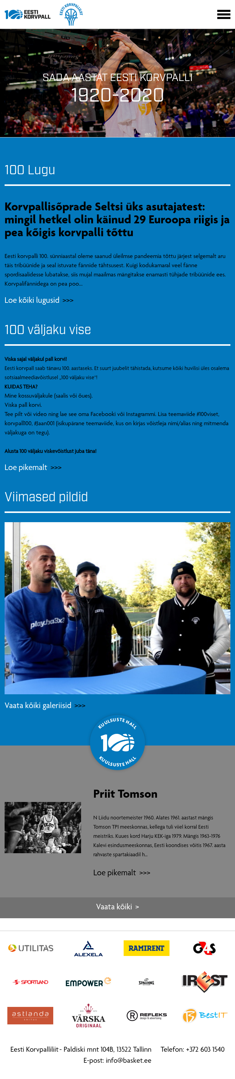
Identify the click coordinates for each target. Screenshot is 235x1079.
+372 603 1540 (205, 1050)
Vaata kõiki (114, 908)
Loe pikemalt (114, 873)
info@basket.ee (128, 1061)
